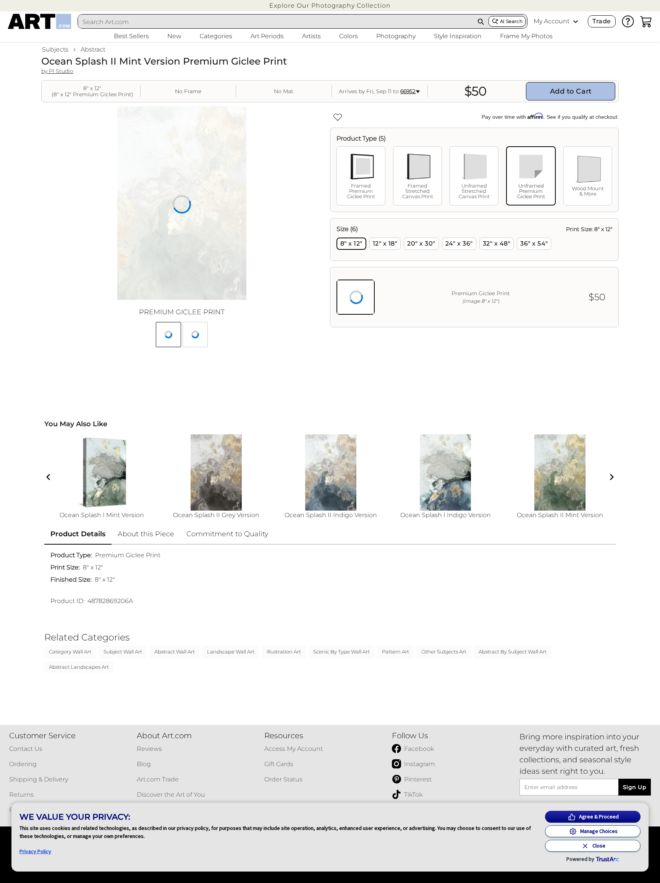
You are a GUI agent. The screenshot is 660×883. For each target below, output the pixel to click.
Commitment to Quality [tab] (227, 534)
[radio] (351, 244)
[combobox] (276, 22)
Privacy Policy (35, 851)
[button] (330, 5)
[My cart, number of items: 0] (646, 21)
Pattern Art (395, 652)
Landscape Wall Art (230, 652)
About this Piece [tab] (146, 534)
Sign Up (634, 787)
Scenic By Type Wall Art (341, 652)
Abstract (93, 49)
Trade (601, 21)
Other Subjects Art (443, 652)
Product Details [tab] (77, 534)
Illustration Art (284, 652)
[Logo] (39, 21)
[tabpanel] (474, 272)
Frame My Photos (526, 36)
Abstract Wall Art (174, 652)
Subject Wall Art (123, 652)
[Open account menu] (575, 21)
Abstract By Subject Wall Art (513, 652)
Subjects (55, 49)
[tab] (360, 175)
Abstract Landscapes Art (79, 667)
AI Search (511, 21)
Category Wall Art (70, 652)
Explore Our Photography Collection (330, 5)
